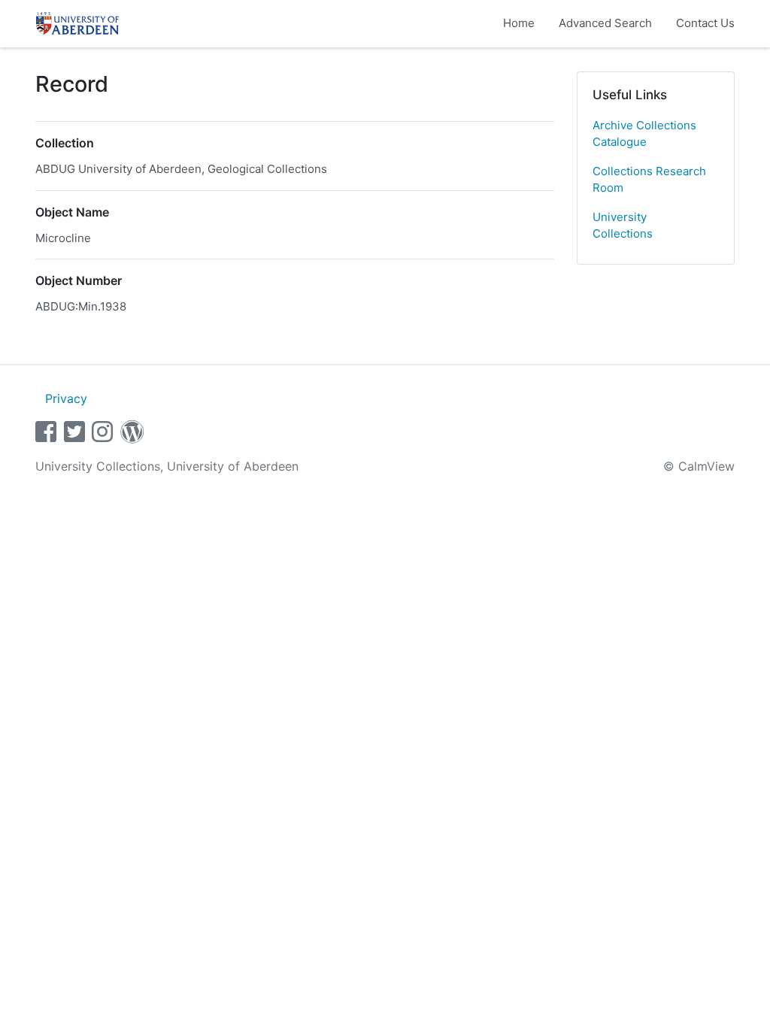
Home (519, 23)
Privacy (66, 398)
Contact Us (705, 23)
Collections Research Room (649, 179)
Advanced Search (605, 23)
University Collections (623, 225)
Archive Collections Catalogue (644, 134)
